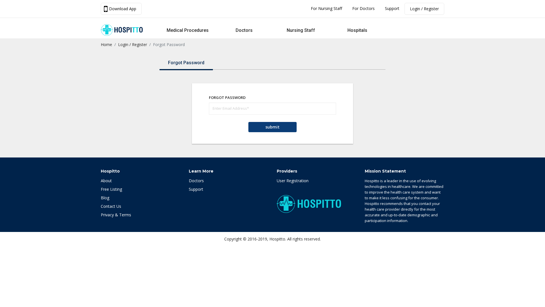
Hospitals (357, 30)
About (106, 180)
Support (392, 8)
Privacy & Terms (116, 214)
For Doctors (363, 8)
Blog (105, 197)
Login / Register (424, 8)
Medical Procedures (188, 30)
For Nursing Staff (326, 8)
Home (106, 44)
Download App (122, 8)
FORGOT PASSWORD (227, 97)
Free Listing (111, 189)
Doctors (244, 30)
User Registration (293, 180)
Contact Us (111, 206)
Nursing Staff (301, 30)
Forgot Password (186, 62)
